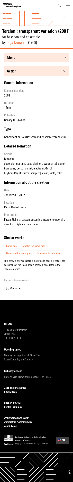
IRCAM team (10, 392)
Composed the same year (18, 253)
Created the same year (33, 246)
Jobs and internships (15, 387)
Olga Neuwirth (16, 42)
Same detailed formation (49, 253)
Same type (11, 246)
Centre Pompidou (13, 407)
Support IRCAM (12, 402)
